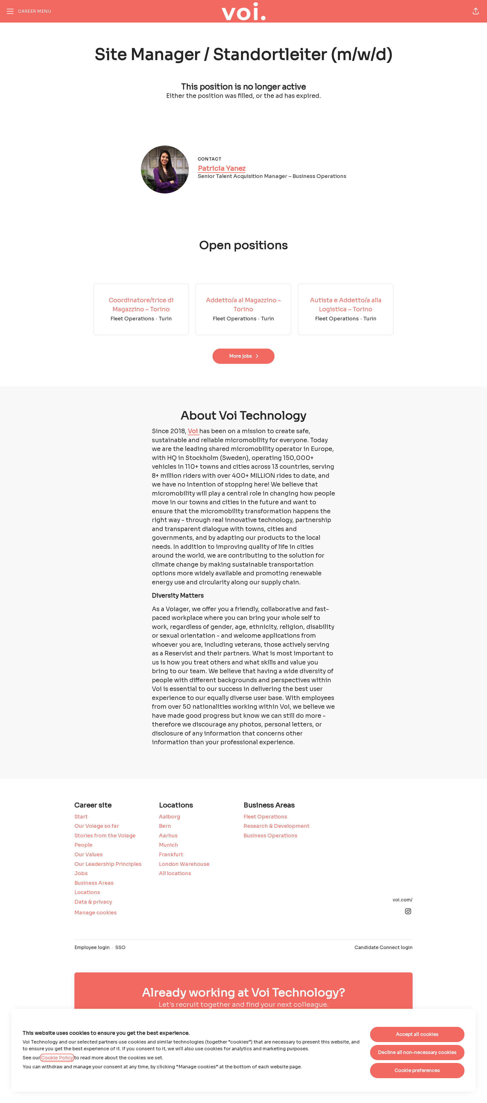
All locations (175, 873)
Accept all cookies (417, 1034)
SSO (120, 947)
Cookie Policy (57, 1058)
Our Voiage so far (96, 826)
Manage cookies (95, 913)
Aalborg (169, 817)
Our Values (88, 854)
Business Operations (270, 836)
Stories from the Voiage (105, 836)
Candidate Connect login (384, 947)
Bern (165, 826)
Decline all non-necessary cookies (417, 1052)
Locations (87, 892)
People (83, 845)
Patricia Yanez (221, 168)
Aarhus (168, 836)
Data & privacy (93, 902)
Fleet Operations (265, 817)
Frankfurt (171, 854)
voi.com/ (403, 900)
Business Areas (94, 883)
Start (81, 817)
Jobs (81, 873)
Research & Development (276, 826)
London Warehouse (184, 864)
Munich (168, 845)
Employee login (92, 947)
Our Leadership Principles (107, 864)
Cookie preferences (417, 1070)
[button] (476, 11)
